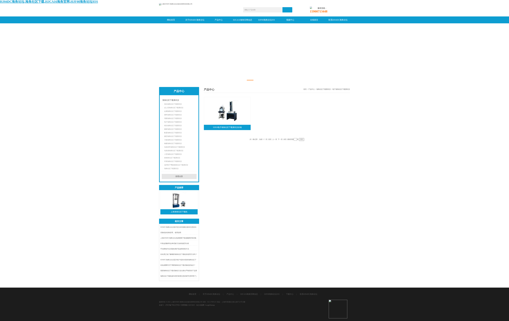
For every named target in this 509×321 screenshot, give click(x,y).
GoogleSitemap (210, 305)
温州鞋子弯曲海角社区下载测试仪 (176, 165)
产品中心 (219, 20)
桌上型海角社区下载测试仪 (173, 108)
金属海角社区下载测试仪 (173, 111)
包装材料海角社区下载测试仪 (174, 147)
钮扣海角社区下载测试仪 (173, 125)
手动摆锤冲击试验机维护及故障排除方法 (174, 249)
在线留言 (314, 20)
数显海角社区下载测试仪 (173, 133)
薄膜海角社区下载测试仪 (173, 118)
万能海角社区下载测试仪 (173, 140)
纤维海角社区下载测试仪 (173, 161)
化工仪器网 (200, 305)
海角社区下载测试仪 (170, 100)
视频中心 (290, 20)
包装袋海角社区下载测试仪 (173, 151)
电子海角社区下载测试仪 (173, 122)
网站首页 (171, 20)
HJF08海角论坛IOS (266, 20)
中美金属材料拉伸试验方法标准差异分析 (174, 243)
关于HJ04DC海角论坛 (194, 20)
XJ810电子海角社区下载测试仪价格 (227, 127)
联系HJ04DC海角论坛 (338, 20)
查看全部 (179, 176)
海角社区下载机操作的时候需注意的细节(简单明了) (178, 276)
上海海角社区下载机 (179, 212)
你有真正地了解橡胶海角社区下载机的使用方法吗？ (178, 254)
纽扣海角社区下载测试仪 (173, 104)
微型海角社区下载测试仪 (173, 136)
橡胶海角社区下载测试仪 (173, 129)
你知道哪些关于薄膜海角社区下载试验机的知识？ (177, 265)
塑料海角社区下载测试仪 (173, 115)
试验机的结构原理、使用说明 (170, 232)
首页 (305, 89)
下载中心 (289, 294)
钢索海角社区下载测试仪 (173, 143)
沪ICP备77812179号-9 (172, 305)
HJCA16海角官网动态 (242, 20)
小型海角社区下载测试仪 (173, 154)
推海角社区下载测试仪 (172, 158)
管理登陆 (184, 305)
